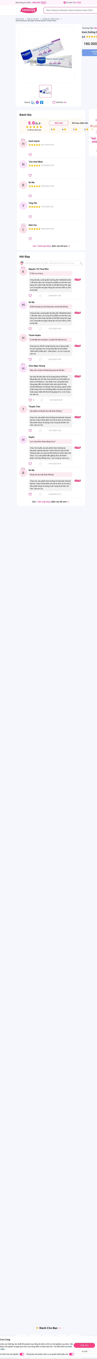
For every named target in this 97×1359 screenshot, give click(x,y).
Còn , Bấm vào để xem (49, 502)
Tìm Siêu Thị (73, 3)
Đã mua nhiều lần (80, 123)
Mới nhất (59, 123)
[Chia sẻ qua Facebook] (41, 102)
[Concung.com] (29, 10)
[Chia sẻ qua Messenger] (37, 102)
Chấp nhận (84, 1345)
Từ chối (84, 1351)
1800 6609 (36, 2)
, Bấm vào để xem (50, 246)
